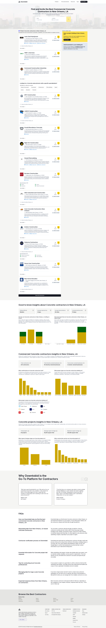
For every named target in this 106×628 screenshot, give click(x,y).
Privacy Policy (84, 626)
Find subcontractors (65, 1)
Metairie (20, 598)
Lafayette (37, 601)
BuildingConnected (76, 610)
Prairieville (20, 599)
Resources (73, 1)
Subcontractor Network (56, 612)
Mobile (54, 601)
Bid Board (64, 610)
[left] (82, 479)
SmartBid (74, 612)
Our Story (47, 614)
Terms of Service (77, 626)
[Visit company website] (55, 37)
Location (53, 18)
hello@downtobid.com (38, 626)
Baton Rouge (55, 599)
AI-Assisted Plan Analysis (56, 614)
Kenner (37, 598)
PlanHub (74, 616)
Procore (74, 622)
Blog (83, 610)
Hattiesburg (21, 601)
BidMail (74, 618)
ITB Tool (53, 610)
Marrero (54, 598)
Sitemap (83, 614)
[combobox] (37, 19)
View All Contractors (39, 295)
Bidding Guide (84, 612)
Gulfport (37, 599)
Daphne (72, 601)
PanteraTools (75, 620)
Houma (72, 598)
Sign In (46, 612)
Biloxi (72, 599)
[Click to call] (58, 37)
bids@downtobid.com (80, 46)
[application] (35, 335)
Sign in (78, 1)
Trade (37, 18)
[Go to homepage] (24, 1)
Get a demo (83, 1)
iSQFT (74, 614)
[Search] (68, 19)
